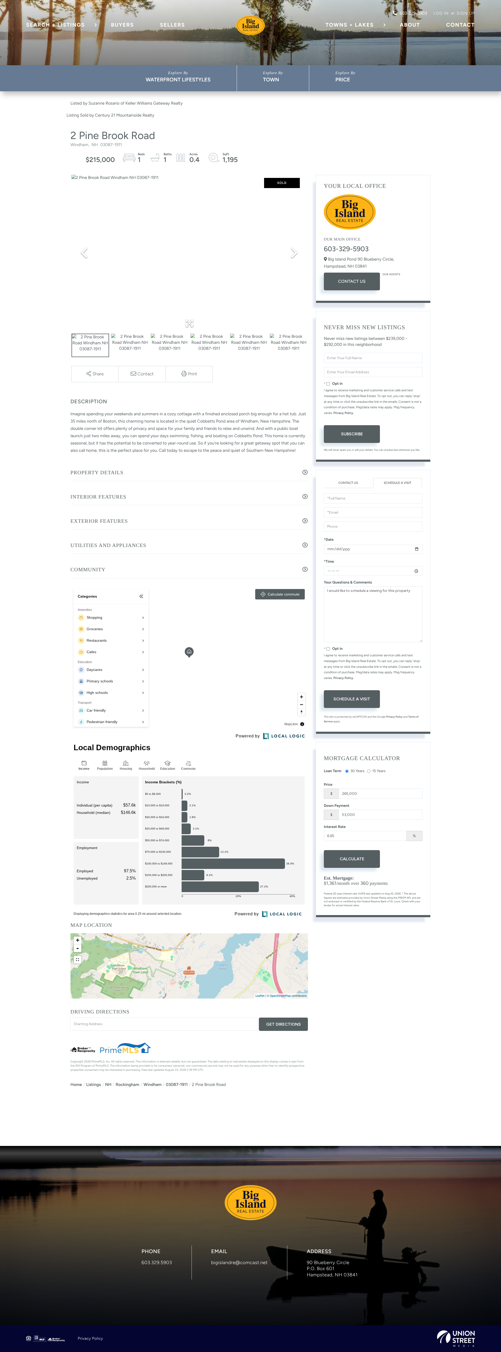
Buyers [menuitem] (122, 25)
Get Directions (283, 1024)
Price (342, 79)
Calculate (352, 858)
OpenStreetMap (280, 996)
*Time (329, 561)
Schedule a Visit (397, 483)
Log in (441, 13)
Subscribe (352, 433)
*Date (328, 539)
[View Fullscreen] (77, 960)
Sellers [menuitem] (172, 25)
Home (76, 1084)
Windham (153, 1084)
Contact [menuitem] (460, 25)
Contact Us (352, 281)
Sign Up (466, 13)
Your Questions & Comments (348, 582)
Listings (93, 1084)
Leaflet (260, 996)
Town (271, 79)
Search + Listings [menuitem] (55, 25)
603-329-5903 (413, 13)
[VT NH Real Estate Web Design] (456, 1338)
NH (108, 1084)
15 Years (379, 771)
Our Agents (391, 274)
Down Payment (336, 805)
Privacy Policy (343, 413)
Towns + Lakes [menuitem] (350, 25)
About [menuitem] (410, 25)
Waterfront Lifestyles (178, 79)
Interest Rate (335, 827)
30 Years (357, 771)
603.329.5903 (157, 1262)
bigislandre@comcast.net (239, 1262)
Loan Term (332, 771)
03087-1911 (177, 1084)
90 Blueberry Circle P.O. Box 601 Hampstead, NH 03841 (332, 1269)
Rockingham (127, 1084)
